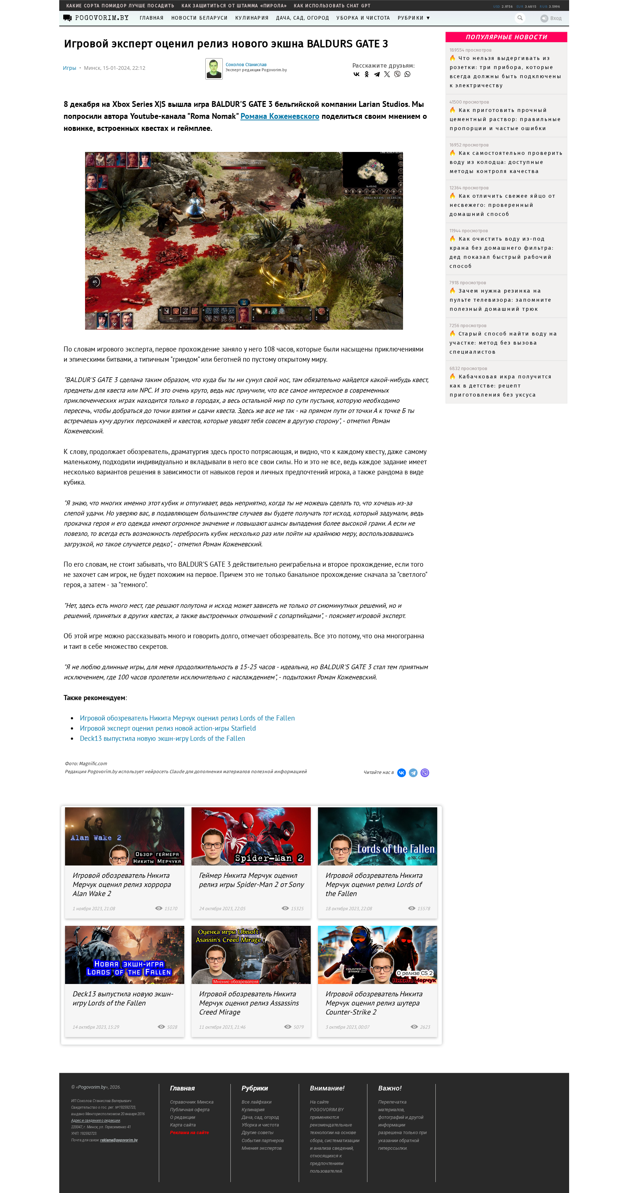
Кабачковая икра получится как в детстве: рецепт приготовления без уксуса (501, 385)
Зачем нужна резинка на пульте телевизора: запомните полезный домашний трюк (501, 300)
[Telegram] (377, 74)
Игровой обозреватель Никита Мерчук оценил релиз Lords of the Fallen (187, 718)
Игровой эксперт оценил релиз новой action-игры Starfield (168, 728)
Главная (152, 18)
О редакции (182, 1117)
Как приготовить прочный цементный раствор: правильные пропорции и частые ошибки (505, 119)
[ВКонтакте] (356, 74)
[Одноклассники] (366, 74)
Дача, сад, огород (302, 18)
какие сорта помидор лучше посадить (121, 5)
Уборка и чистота (363, 18)
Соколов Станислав (246, 64)
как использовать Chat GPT (332, 5)
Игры (69, 67)
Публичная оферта (190, 1109)
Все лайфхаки (256, 1102)
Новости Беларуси (199, 18)
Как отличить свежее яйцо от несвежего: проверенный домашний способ (503, 205)
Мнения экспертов (262, 1148)
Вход (556, 18)
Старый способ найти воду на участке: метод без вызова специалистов (503, 342)
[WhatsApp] (407, 74)
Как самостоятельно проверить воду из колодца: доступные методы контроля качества (506, 162)
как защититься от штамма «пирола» (234, 5)
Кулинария (252, 18)
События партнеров (263, 1140)
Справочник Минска (192, 1102)
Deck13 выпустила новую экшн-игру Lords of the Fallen (162, 738)
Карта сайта (183, 1125)
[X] (387, 74)
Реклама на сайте (189, 1132)
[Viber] (397, 74)
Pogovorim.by (92, 1087)
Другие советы (258, 1132)
